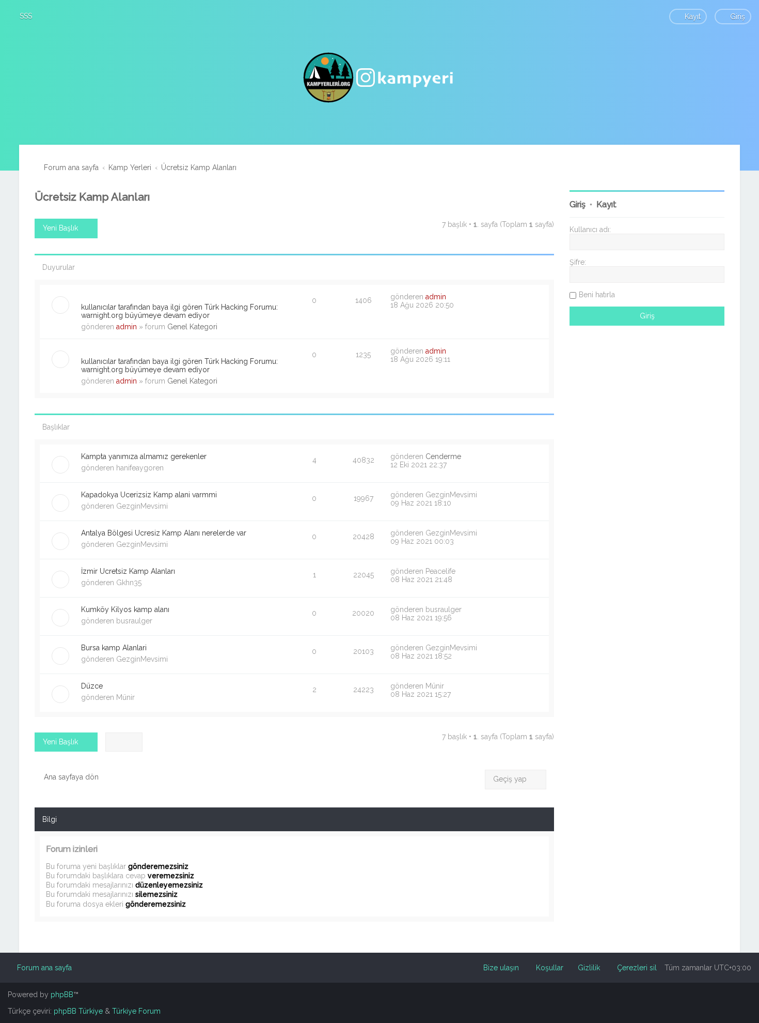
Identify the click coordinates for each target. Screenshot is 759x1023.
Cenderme (443, 456)
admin (126, 327)
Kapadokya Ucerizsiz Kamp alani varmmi (149, 495)
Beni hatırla (597, 295)
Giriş (578, 204)
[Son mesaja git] (451, 297)
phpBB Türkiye (78, 1011)
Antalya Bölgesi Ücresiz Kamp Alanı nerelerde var (163, 533)
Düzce (92, 686)
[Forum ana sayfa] (379, 77)
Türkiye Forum (136, 1011)
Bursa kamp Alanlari (114, 648)
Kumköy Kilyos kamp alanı (125, 609)
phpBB (62, 994)
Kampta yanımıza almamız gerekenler (144, 456)
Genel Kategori (192, 327)
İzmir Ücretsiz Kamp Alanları (128, 571)
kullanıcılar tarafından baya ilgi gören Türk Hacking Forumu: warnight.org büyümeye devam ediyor (179, 311)
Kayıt (606, 204)
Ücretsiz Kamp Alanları (92, 196)
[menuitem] (21, 16)
